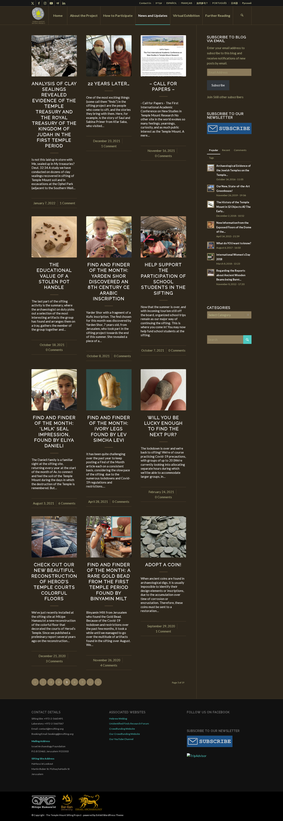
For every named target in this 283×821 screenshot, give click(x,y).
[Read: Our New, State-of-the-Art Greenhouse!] (210, 188)
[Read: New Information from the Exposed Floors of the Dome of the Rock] (210, 225)
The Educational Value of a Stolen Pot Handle (54, 276)
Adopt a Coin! (163, 564)
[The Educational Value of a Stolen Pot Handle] (54, 237)
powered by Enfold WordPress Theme (103, 815)
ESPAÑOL (171, 3)
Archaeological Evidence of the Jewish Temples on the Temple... (233, 170)
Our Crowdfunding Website (124, 733)
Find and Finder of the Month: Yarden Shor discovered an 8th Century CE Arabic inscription (108, 281)
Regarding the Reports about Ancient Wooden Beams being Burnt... (230, 275)
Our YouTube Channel (121, 739)
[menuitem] (145, 3)
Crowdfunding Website (122, 728)
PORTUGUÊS (219, 3)
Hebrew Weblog (118, 718)
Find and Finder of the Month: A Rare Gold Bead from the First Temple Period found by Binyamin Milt (109, 581)
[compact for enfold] (38, 15)
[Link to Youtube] (51, 3)
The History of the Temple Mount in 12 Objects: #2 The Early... (233, 207)
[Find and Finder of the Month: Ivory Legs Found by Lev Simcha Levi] (109, 389)
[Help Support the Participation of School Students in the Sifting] (163, 237)
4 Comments (108, 665)
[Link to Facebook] (39, 3)
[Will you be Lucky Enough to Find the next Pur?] (163, 389)
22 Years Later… (109, 83)
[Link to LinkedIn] (64, 3)
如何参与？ (202, 3)
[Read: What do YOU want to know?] (210, 245)
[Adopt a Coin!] (163, 536)
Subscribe (218, 85)
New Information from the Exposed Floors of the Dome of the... (233, 227)
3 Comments (54, 661)
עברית (159, 3)
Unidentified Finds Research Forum (129, 723)
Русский (247, 3)
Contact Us (145, 3)
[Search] (242, 15)
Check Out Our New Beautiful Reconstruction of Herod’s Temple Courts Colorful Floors (54, 581)
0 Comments (163, 156)
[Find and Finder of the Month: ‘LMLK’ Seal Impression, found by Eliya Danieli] (54, 389)
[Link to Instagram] (45, 3)
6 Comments (66, 503)
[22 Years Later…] (109, 55)
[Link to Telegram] (57, 3)
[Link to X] (33, 3)
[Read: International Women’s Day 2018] (210, 256)
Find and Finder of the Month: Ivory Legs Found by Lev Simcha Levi (108, 429)
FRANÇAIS (186, 3)
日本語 (234, 3)
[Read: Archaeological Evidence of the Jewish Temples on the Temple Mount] (210, 168)
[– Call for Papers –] (163, 55)
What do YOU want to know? (233, 243)
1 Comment (67, 203)
